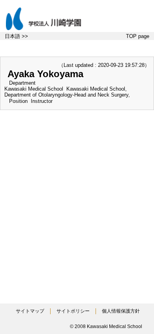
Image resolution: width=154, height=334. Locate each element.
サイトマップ (30, 311)
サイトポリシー (73, 311)
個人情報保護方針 (121, 311)
